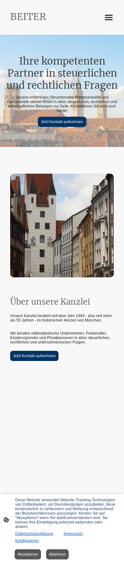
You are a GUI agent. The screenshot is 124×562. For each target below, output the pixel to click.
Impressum (73, 533)
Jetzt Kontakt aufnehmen (62, 122)
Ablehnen (57, 554)
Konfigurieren (27, 540)
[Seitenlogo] (33, 25)
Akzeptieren (27, 554)
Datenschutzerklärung (34, 533)
